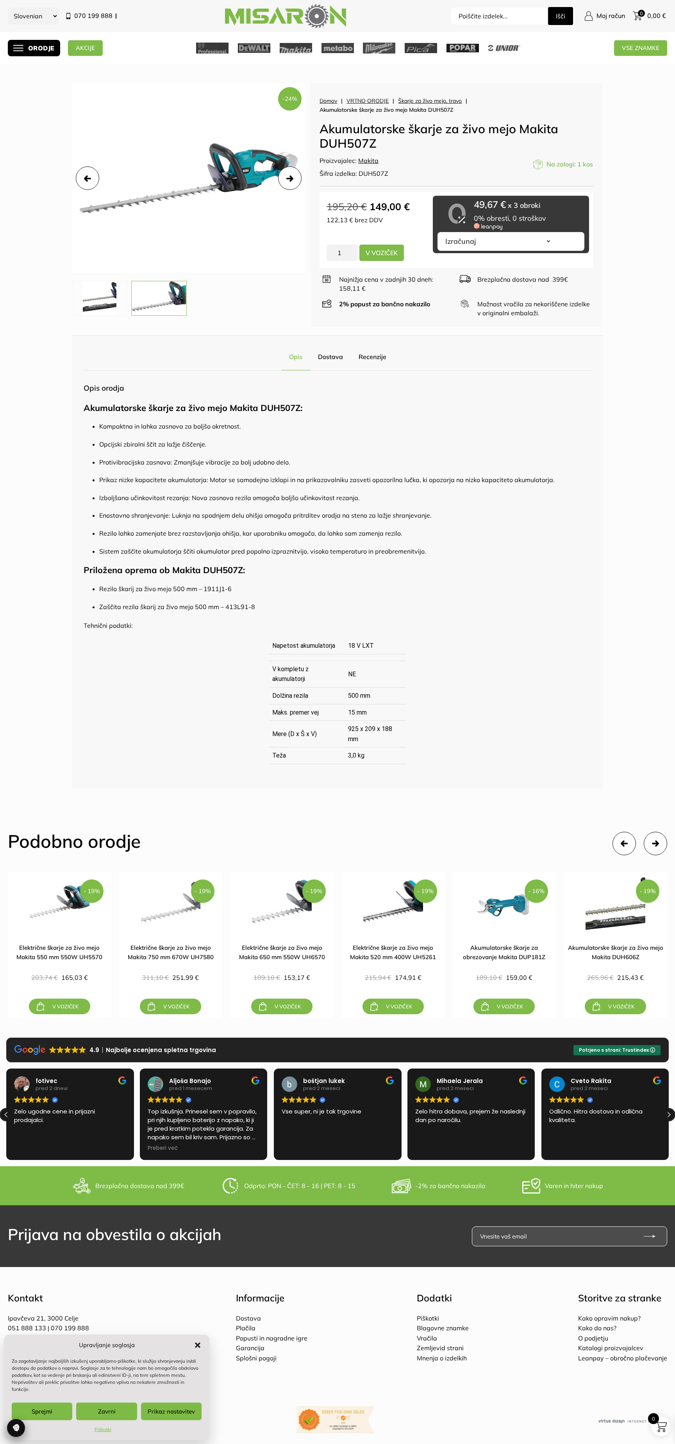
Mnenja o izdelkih (442, 1358)
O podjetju (593, 1338)
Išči (560, 16)
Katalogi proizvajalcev (610, 1348)
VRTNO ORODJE (367, 100)
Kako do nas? (597, 1328)
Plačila (245, 1328)
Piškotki (103, 1429)
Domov (328, 100)
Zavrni (107, 1411)
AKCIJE (85, 48)
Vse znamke (640, 48)
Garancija (250, 1348)
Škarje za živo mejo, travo (430, 100)
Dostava (330, 357)
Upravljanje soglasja (16, 1428)
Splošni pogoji (256, 1358)
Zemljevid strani (440, 1348)
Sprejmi (42, 1411)
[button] (198, 1345)
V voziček (382, 253)
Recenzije (372, 357)
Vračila (427, 1338)
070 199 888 (93, 16)
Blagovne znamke (443, 1328)
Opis (295, 357)
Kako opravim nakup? (609, 1318)
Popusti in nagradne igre (271, 1338)
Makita (368, 160)
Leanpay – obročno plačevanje (622, 1358)
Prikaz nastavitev (171, 1411)
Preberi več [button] (163, 1148)
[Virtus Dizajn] (632, 1421)
